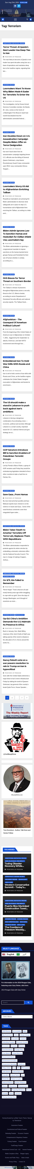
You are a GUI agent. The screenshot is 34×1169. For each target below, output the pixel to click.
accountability (17, 1031)
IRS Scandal (25, 1068)
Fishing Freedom (12, 1141)
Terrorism (18, 1093)
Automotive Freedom (17, 1125)
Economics (6, 1046)
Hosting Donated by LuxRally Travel (12, 1118)
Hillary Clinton (7, 1068)
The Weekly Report (10, 924)
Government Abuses (9, 1057)
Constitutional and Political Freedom (13, 43)
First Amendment (8, 1049)
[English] (8, 954)
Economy (14, 1046)
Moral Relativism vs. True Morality (15, 861)
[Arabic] (23, 954)
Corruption (15, 1038)
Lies (23, 1075)
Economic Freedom (22, 919)
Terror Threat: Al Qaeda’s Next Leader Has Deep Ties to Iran (16, 50)
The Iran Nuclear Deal (9, 1097)
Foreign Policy (19, 1049)
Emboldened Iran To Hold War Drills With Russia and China (16, 364)
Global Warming (17, 1053)
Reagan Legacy (20, 614)
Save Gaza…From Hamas (15, 494)
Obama (5, 1086)
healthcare (21, 1064)
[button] (27, 19)
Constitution (6, 1038)
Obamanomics (23, 1086)
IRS (18, 1068)
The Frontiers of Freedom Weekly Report (14, 929)
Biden (25, 1031)
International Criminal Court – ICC (11, 1149)
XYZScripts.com (25, 1167)
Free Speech (6, 1053)
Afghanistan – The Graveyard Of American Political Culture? (15, 322)
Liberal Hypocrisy (18, 1071)
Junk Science (6, 1071)
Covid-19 (23, 1038)
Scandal (5, 1093)
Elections (21, 1046)
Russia (29, 1090)
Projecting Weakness (18, 1090)
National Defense (8, 1082)
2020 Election (7, 1031)
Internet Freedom (27, 1149)
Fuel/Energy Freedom (11, 879)
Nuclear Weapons (20, 1082)
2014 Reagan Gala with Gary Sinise (13, 990)
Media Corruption (16, 1079)
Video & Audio (9, 882)
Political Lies (6, 1090)
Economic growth (22, 1042)
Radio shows (23, 921)
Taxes (11, 1093)
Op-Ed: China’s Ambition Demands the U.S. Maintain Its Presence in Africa (17, 621)
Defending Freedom (8, 84)
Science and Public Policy (12, 1157)
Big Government (7, 1035)
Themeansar (17, 1120)
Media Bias (6, 1079)
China (16, 1035)
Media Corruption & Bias (11, 921)
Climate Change (25, 1035)
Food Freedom (23, 1141)
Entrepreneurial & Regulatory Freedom (17, 1137)
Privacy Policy (13, 1161)
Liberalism (6, 1075)
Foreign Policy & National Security (15, 876)
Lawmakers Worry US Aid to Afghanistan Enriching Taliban (16, 189)
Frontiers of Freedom (13, 57)
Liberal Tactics (15, 1075)
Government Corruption (10, 1060)
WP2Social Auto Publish (10, 1167)
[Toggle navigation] (15, 19)
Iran (14, 1068)
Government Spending (9, 1064)
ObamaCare (13, 1086)
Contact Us (22, 1161)
